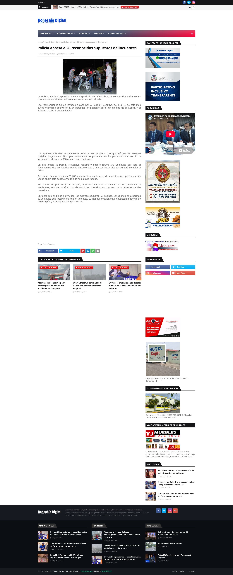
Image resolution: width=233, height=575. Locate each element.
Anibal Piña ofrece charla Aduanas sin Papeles (175, 556)
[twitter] (189, 2)
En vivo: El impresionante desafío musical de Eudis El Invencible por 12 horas (125, 286)
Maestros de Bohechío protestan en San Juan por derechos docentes (176, 483)
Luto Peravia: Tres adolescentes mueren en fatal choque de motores (176, 494)
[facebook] (184, 2)
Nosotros (41, 2)
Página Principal (44, 42)
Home (174, 571)
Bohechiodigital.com (47, 54)
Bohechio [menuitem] (83, 33)
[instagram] (193, 2)
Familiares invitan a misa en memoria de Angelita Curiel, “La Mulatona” (176, 471)
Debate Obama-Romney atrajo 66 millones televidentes (173, 533)
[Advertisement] (146, 20)
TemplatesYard (86, 571)
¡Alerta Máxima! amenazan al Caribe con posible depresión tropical (87, 286)
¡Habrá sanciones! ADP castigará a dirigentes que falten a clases (85, 7)
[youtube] (183, 273)
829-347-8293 (107, 571)
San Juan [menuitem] (98, 33)
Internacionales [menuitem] (65, 33)
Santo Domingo (57, 42)
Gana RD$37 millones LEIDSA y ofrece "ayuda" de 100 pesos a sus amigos (66, 556)
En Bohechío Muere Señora (170, 543)
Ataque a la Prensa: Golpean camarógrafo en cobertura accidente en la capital (51, 286)
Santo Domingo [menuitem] (116, 33)
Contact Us (191, 571)
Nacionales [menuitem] (45, 33)
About (182, 571)
